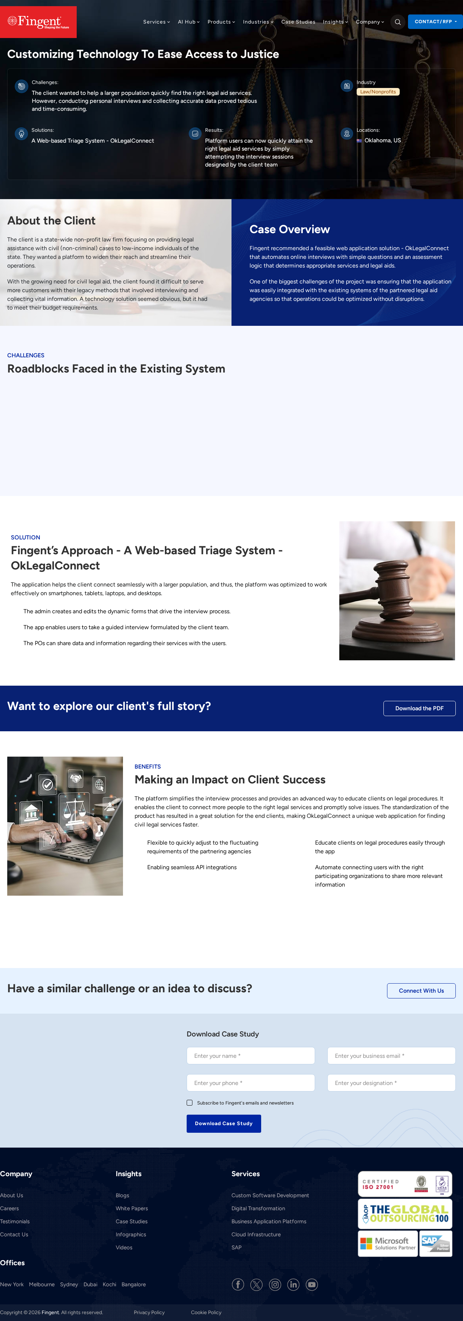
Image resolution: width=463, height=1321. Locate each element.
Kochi (109, 1284)
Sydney (69, 1284)
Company (368, 22)
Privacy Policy (150, 1312)
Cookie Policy (206, 1312)
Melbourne (42, 1284)
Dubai (90, 1284)
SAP (237, 1247)
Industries (256, 22)
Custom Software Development (270, 1195)
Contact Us (14, 1234)
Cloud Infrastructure (256, 1234)
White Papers (132, 1208)
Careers (9, 1208)
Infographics (131, 1234)
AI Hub (187, 22)
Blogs (122, 1195)
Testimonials (15, 1221)
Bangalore (134, 1284)
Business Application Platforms (269, 1221)
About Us (11, 1195)
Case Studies (298, 22)
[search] (398, 22)
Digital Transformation (258, 1208)
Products (219, 22)
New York (12, 1284)
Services (154, 22)
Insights (333, 22)
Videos (124, 1247)
